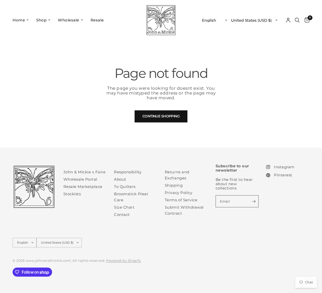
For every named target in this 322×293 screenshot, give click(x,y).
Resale (97, 20)
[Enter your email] (254, 201)
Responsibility (127, 172)
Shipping (174, 185)
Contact (122, 214)
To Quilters (125, 186)
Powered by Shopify (123, 260)
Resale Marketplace (82, 186)
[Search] (297, 20)
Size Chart (124, 207)
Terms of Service (181, 200)
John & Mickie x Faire (84, 172)
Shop (41, 20)
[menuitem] (22, 20)
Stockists (72, 193)
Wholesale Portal (80, 179)
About (120, 179)
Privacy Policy (178, 192)
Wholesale (68, 20)
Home (19, 20)
